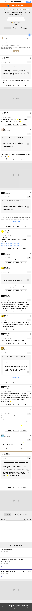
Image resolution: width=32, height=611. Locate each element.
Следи (16, 28)
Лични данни (25, 605)
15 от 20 (15, 33)
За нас (5, 605)
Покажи (16, 51)
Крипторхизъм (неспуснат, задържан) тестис (16, 571)
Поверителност (6, 607)
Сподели (25, 28)
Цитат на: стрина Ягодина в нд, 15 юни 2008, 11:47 (16, 462)
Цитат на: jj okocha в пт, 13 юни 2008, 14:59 (14, 276)
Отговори (7, 28)
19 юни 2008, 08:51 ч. (20, 20)
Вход (28, 1)
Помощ (13, 607)
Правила (18, 605)
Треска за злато (6, 549)
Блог (16, 608)
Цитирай (24, 85)
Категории (18, 607)
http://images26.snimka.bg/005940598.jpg (12, 245)
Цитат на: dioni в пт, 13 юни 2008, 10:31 (13, 66)
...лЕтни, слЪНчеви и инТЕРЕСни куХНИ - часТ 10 (16, 14)
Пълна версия (26, 607)
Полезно (17, 85)
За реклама (11, 605)
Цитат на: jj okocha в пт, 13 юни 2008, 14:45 (14, 356)
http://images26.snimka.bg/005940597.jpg (12, 243)
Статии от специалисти (7, 555)
